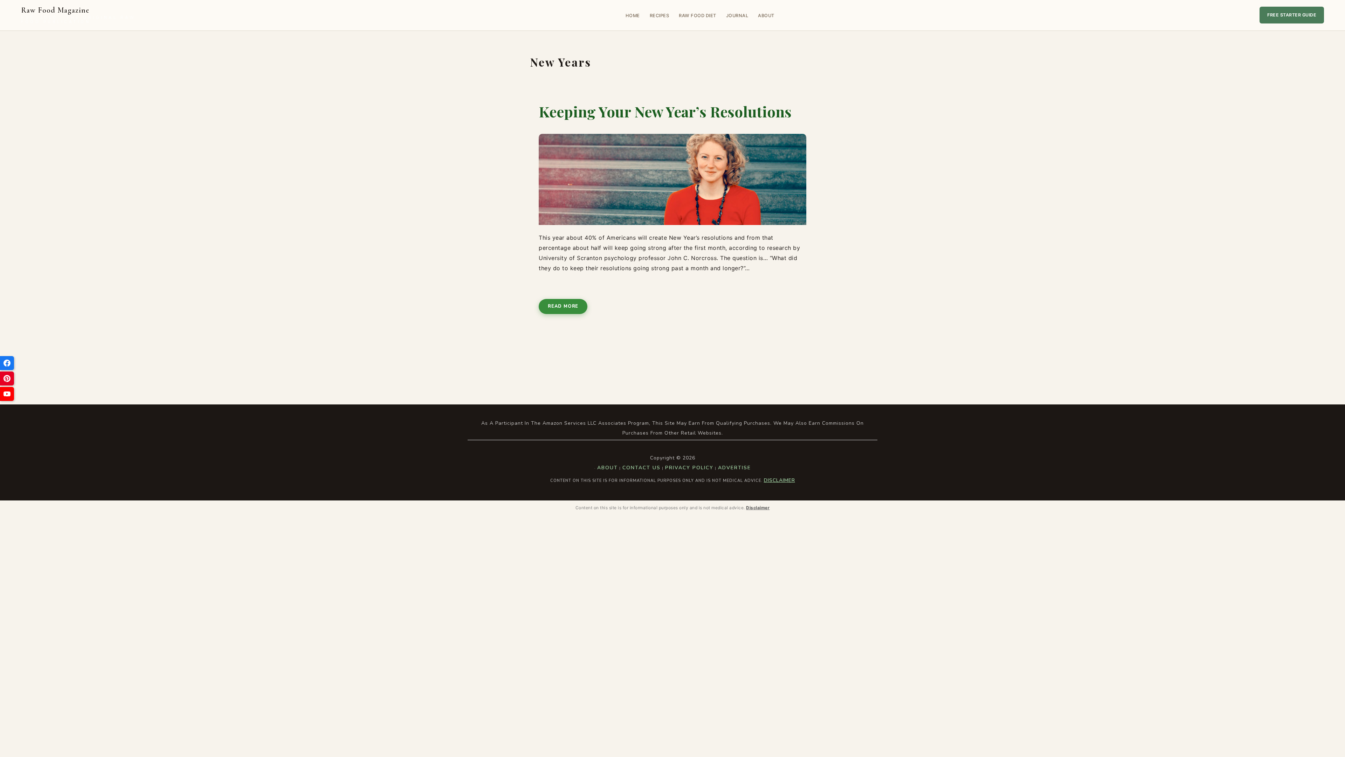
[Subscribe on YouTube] (7, 394)
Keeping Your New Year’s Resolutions (665, 111)
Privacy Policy (689, 467)
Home (633, 15)
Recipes (659, 15)
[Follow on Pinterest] (7, 378)
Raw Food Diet (697, 15)
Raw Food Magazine (78, 15)
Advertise (734, 467)
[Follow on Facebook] (7, 363)
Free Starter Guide (1291, 15)
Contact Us (641, 467)
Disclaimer (779, 480)
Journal (737, 15)
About (766, 15)
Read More (563, 306)
